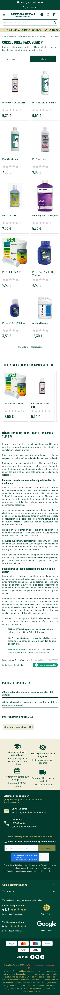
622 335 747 (32, 7)
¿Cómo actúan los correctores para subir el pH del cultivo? (30, 693)
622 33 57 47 (18, 823)
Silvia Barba (18, 665)
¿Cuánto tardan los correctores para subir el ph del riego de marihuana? (30, 703)
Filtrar (43, 58)
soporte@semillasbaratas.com (29, 812)
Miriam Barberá (21, 660)
